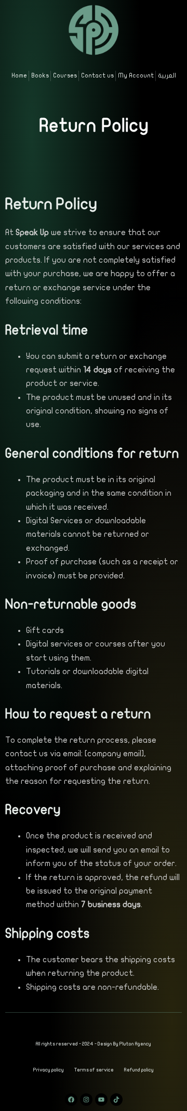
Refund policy (139, 1070)
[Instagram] (86, 1099)
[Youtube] (101, 1099)
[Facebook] (71, 1099)
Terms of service (94, 1070)
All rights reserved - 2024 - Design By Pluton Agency (93, 1044)
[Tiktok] (116, 1099)
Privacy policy (48, 1070)
